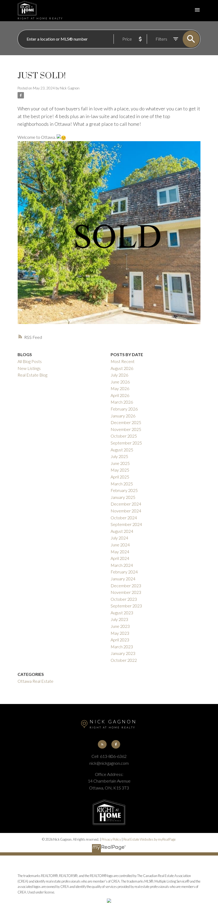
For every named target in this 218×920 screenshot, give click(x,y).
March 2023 (122, 646)
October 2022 (124, 660)
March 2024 (122, 565)
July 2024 (119, 537)
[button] (102, 744)
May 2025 (120, 469)
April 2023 (120, 639)
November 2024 (126, 510)
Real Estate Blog (32, 374)
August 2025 (122, 449)
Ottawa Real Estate (35, 681)
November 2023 (126, 592)
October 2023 (124, 599)
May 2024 (120, 551)
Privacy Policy (111, 839)
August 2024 (122, 531)
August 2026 (122, 368)
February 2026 (124, 408)
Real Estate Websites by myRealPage (149, 839)
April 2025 (120, 476)
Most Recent (123, 361)
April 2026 (120, 395)
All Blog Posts (30, 361)
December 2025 (126, 422)
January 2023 (123, 653)
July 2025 (119, 456)
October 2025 (124, 435)
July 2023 (119, 619)
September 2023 (126, 605)
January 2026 (123, 415)
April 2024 (120, 558)
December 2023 (126, 585)
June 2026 (120, 381)
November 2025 (126, 429)
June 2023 (120, 626)
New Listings (29, 368)
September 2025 (126, 442)
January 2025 (123, 497)
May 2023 (120, 633)
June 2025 (120, 463)
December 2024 (126, 503)
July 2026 (119, 374)
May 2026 (120, 388)
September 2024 (126, 524)
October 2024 (124, 517)
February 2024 (124, 571)
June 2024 (120, 544)
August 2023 (122, 612)
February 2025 (124, 490)
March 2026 (122, 401)
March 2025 (122, 483)
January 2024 (123, 578)
